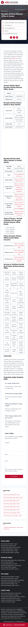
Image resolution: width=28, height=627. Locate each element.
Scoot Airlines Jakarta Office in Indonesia (10, 552)
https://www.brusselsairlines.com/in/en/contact (19, 213)
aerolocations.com (11, 621)
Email (6, 461)
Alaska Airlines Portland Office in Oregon (10, 576)
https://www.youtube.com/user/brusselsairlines (19, 259)
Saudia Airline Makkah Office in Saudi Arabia (11, 565)
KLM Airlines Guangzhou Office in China (10, 585)
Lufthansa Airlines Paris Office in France (9, 569)
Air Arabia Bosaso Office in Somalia (9, 564)
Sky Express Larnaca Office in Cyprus (9, 544)
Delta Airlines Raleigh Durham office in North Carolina (13, 560)
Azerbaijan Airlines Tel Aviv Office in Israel (10, 598)
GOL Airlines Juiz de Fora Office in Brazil (12, 516)
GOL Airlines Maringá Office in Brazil (11, 495)
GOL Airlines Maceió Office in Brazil (11, 507)
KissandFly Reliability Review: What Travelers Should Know (13, 528)
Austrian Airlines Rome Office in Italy (9, 583)
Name (6, 454)
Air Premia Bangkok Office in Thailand (9, 549)
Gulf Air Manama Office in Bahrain (8, 567)
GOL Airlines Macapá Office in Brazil (11, 510)
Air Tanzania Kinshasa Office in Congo (9, 551)
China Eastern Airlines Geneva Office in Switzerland (12, 580)
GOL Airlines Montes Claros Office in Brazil (12, 498)
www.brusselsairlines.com (10, 28)
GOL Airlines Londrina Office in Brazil (11, 513)
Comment (7, 442)
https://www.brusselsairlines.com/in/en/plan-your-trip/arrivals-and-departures (19, 187)
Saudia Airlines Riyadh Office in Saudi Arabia (11, 593)
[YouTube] (17, 37)
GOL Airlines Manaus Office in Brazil (11, 504)
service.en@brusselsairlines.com (11, 33)
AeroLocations (4, 9)
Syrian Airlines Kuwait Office (7, 562)
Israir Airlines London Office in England (9, 595)
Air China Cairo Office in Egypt (8, 602)
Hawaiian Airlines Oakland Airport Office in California (13, 596)
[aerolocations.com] (9, 2)
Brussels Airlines (11, 9)
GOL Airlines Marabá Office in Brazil (11, 501)
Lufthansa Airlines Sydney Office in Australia (10, 547)
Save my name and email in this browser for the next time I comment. (14, 470)
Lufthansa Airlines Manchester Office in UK (10, 582)
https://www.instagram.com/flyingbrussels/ (19, 252)
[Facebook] (11, 37)
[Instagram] (14, 37)
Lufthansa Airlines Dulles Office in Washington (11, 600)
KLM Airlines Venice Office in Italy (8, 545)
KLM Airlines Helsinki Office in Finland (9, 578)
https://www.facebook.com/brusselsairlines (19, 245)
